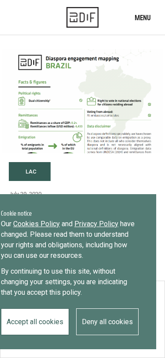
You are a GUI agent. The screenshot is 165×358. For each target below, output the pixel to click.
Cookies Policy (36, 224)
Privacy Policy (96, 224)
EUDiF (82, 17)
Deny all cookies (107, 322)
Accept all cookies (35, 322)
